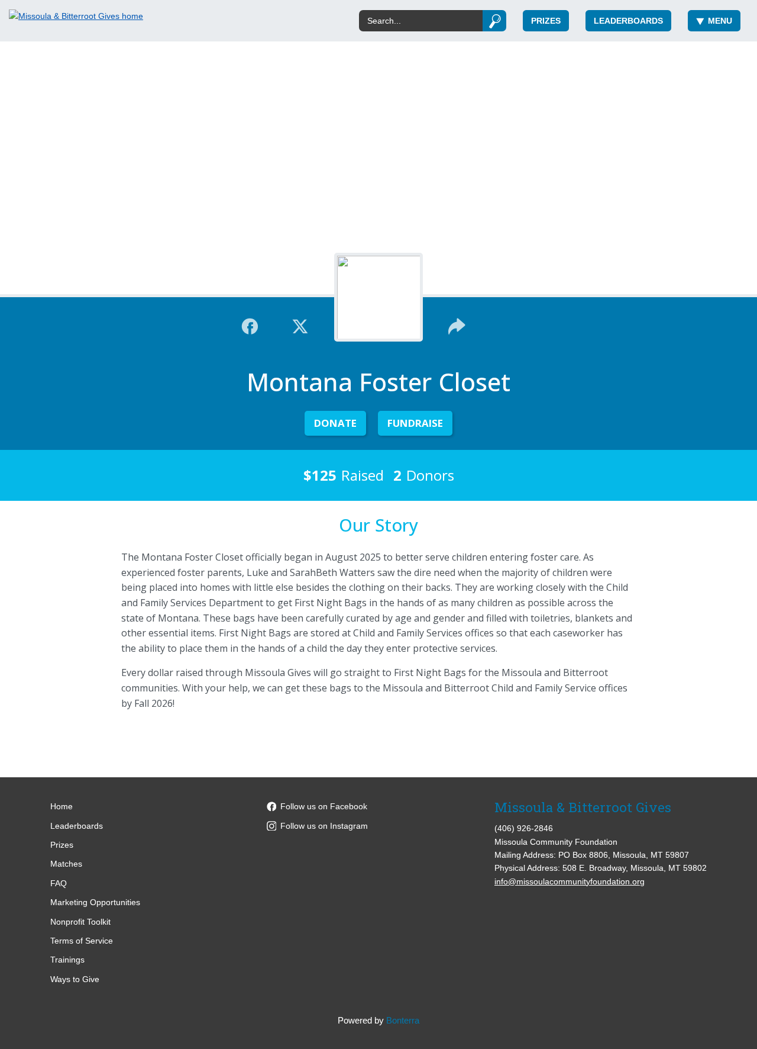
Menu (720, 20)
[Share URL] (457, 325)
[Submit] (495, 20)
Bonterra (402, 1020)
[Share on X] (300, 325)
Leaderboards (628, 20)
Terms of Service (81, 940)
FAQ (58, 883)
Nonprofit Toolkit (80, 921)
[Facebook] (250, 325)
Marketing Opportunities (95, 902)
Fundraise (415, 423)
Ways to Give (74, 979)
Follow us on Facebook (323, 806)
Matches (66, 863)
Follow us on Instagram (324, 826)
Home (61, 806)
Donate (335, 423)
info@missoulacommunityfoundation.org (569, 881)
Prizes (546, 20)
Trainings (67, 959)
